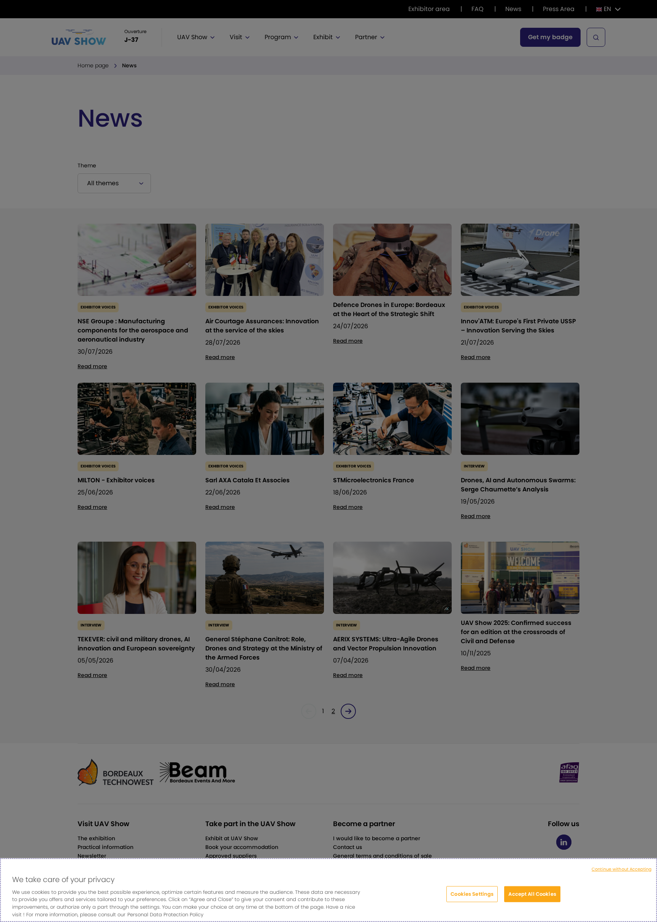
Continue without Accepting (621, 869)
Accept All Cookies (532, 894)
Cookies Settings (472, 894)
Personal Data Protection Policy (165, 914)
